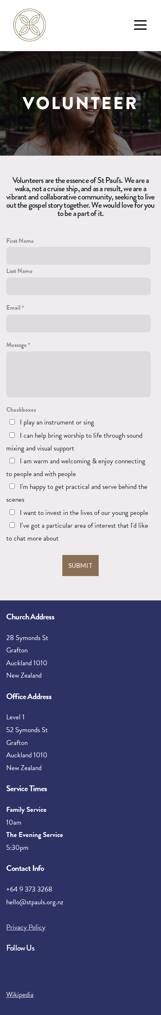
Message (16, 344)
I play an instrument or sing (57, 422)
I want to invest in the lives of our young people (84, 513)
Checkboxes (21, 409)
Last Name (19, 270)
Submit (81, 565)
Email (13, 307)
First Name (20, 240)
